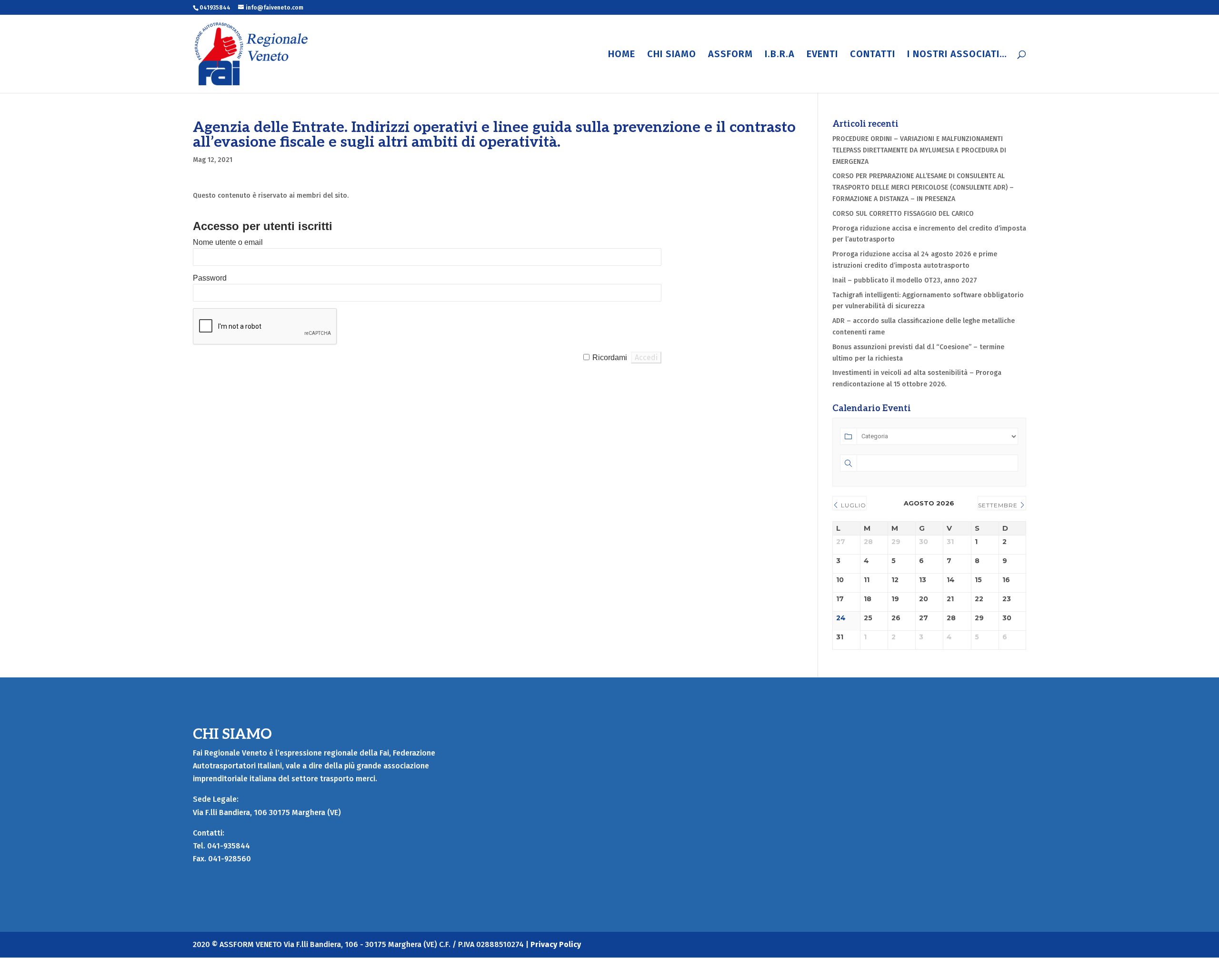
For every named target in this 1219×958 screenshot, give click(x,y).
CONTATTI (872, 55)
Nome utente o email (228, 242)
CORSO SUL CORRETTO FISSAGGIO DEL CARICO (903, 214)
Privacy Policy (555, 944)
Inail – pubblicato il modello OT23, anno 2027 (904, 280)
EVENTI (822, 55)
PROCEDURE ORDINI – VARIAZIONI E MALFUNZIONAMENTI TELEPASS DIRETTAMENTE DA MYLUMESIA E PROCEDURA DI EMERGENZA (919, 150)
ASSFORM (730, 55)
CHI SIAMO (671, 55)
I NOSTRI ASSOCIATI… (957, 55)
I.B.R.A (780, 55)
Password (210, 278)
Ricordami (609, 357)
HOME (621, 55)
